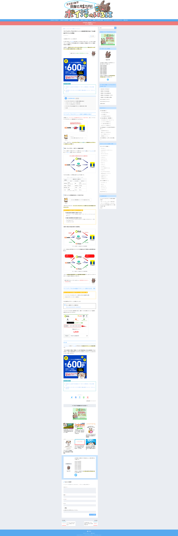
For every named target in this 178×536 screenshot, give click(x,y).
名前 (65, 494)
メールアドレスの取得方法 (105, 121)
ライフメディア (85, 47)
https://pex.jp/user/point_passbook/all (73, 307)
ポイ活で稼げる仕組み (105, 112)
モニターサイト (103, 191)
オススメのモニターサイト (118, 20)
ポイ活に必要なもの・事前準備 (106, 118)
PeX (85, 150)
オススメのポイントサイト (108, 20)
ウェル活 (72, 41)
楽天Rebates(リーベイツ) (105, 173)
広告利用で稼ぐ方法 (104, 130)
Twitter (76, 476)
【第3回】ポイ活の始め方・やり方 (85, 20)
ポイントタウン (104, 160)
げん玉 (102, 169)
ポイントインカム (104, 153)
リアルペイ (103, 189)
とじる (77, 98)
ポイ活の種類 (103, 114)
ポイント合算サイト (82, 142)
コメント (66, 487)
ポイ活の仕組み (103, 110)
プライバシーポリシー (86, 533)
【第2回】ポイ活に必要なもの (74, 20)
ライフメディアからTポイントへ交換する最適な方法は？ (75, 101)
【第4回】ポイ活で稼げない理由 (98, 20)
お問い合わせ (126, 20)
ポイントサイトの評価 (104, 146)
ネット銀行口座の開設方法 (106, 123)
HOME (89, 531)
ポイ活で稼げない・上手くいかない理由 (107, 138)
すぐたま (103, 166)
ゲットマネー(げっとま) (105, 171)
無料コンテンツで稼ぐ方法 (106, 132)
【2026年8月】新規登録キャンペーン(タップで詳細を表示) (89, 23)
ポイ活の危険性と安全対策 (106, 116)
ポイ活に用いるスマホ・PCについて (107, 119)
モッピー (103, 151)
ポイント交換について (105, 134)
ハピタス (103, 157)
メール (65, 499)
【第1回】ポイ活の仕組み (64, 20)
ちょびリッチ (103, 159)
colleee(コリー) (104, 175)
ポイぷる (103, 148)
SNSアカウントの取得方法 (106, 125)
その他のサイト (104, 178)
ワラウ (102, 164)
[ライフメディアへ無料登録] (75, 69)
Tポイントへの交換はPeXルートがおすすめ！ (73, 104)
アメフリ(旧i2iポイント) (105, 167)
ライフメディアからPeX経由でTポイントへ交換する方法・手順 (76, 106)
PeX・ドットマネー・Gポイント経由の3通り (73, 102)
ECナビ (102, 162)
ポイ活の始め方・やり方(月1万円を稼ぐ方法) (107, 128)
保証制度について (104, 135)
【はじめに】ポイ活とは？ (54, 20)
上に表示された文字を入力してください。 (71, 510)
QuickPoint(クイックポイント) (106, 150)
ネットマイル (103, 187)
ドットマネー (92, 150)
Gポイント (68, 152)
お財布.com (103, 176)
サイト (65, 503)
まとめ (66, 107)
